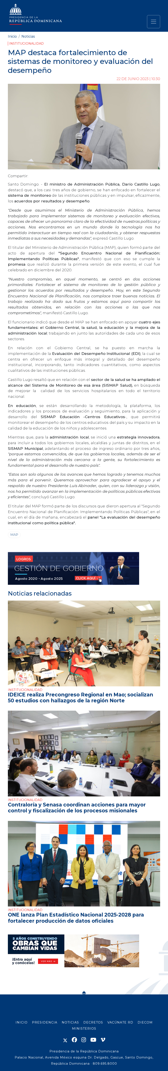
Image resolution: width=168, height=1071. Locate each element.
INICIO (22, 1022)
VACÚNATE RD (120, 1022)
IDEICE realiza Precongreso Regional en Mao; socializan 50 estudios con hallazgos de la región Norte (80, 698)
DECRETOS (93, 1022)
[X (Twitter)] (65, 1040)
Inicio (12, 36)
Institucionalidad (26, 44)
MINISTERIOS (84, 1029)
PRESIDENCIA (44, 1022)
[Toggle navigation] (153, 21)
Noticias (28, 36)
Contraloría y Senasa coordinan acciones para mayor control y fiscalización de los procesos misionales (77, 808)
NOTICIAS (70, 1022)
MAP (14, 535)
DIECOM (145, 1022)
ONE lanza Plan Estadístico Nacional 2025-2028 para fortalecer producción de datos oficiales (76, 918)
